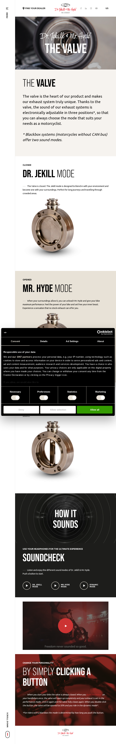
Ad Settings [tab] (72, 341)
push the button (94, 694)
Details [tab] (44, 341)
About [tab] (100, 341)
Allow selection (58, 409)
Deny (21, 409)
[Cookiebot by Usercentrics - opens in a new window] (99, 332)
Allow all (94, 409)
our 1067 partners (22, 356)
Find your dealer (35, 8)
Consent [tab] (15, 341)
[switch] (43, 397)
